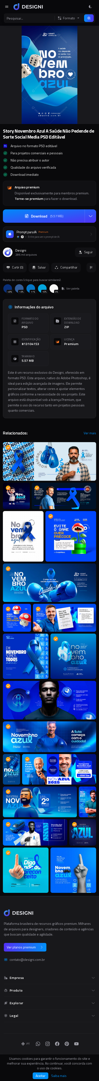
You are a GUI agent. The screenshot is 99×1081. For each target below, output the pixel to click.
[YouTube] (76, 1044)
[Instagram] (47, 1044)
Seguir (88, 252)
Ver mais (90, 433)
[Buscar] (89, 18)
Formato (69, 18)
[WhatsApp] (38, 1044)
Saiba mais (59, 1075)
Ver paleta (72, 288)
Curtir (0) (17, 267)
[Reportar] (91, 267)
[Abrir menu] (7, 6)
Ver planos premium (21, 947)
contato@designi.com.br (27, 959)
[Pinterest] (66, 1044)
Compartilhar (68, 267)
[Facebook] (57, 1044)
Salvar (42, 267)
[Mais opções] (90, 216)
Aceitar (40, 1075)
